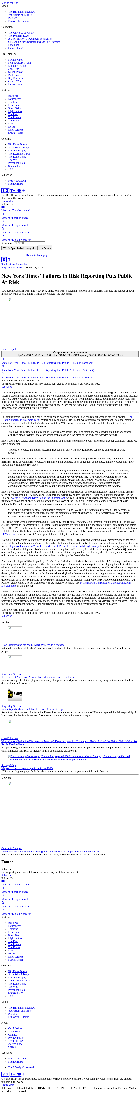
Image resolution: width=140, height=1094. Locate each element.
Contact (12, 1034)
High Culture (15, 111)
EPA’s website (9, 534)
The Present (14, 117)
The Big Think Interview (21, 11)
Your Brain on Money (20, 14)
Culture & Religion (11, 848)
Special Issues (15, 132)
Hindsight (13, 44)
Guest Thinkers (9, 738)
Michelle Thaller (17, 65)
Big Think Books (17, 144)
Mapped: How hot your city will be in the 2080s (27, 768)
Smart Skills (14, 108)
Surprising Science (11, 267)
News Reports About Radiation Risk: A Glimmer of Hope (32, 709)
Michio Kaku (15, 59)
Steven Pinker (15, 71)
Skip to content (9, 2)
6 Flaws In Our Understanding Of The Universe (34, 41)
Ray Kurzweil (15, 78)
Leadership (14, 105)
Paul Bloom (14, 75)
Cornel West (15, 81)
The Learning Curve (19, 153)
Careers (12, 1046)
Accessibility (15, 1043)
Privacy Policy (16, 1037)
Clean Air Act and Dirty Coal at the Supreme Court (39, 497)
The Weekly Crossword (21, 1067)
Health (11, 126)
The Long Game (17, 156)
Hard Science (15, 129)
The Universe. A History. (21, 32)
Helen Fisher (15, 84)
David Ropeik (9, 349)
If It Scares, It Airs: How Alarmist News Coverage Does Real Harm (37, 677)
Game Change (16, 48)
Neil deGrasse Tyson (19, 62)
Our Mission (15, 1028)
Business (13, 95)
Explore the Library (18, 20)
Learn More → (9, 201)
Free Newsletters (17, 180)
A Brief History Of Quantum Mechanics (30, 38)
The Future (14, 120)
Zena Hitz (13, 68)
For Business (8, 264)
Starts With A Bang (18, 147)
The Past (13, 114)
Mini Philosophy (17, 150)
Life (10, 123)
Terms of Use (15, 1040)
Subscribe (21, 264)
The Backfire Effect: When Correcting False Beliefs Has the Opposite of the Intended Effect (51, 851)
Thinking (13, 102)
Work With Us (16, 1031)
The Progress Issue (18, 35)
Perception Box (16, 162)
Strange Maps (15, 165)
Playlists (12, 17)
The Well (13, 159)
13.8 (10, 169)
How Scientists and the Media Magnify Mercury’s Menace (32, 644)
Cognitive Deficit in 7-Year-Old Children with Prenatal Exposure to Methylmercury (54, 546)
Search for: (7, 243)
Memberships (15, 183)
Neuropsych (14, 98)
